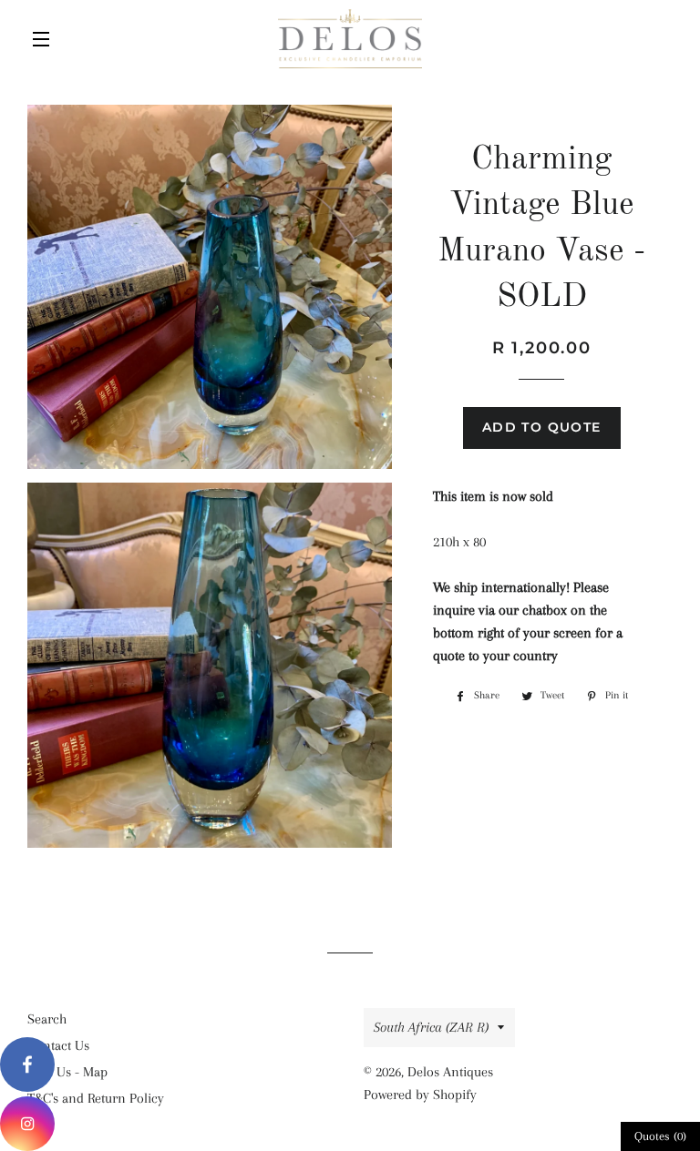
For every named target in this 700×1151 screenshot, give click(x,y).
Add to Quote (542, 427)
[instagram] (27, 1123)
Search (47, 1019)
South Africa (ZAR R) (431, 1027)
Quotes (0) (660, 1136)
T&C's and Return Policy (95, 1098)
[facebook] (27, 1064)
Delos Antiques (450, 1072)
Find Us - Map (67, 1072)
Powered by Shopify (420, 1094)
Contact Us (58, 1045)
